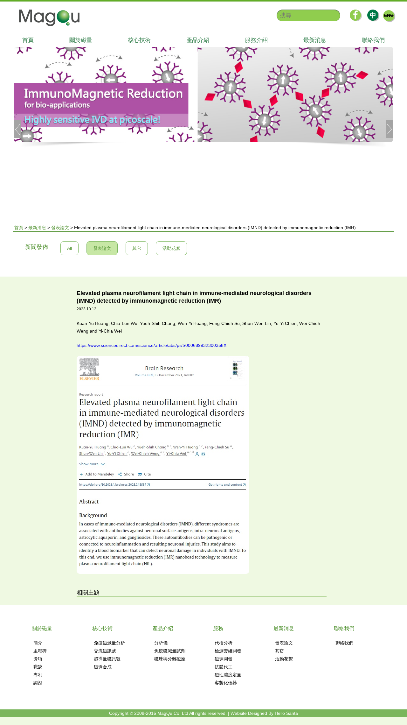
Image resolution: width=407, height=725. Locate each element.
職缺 (37, 666)
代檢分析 (223, 642)
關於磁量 (80, 40)
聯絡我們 (373, 40)
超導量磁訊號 (107, 658)
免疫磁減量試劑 (169, 650)
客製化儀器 (226, 682)
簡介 (37, 642)
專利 (37, 674)
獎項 (37, 658)
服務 (218, 628)
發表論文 (60, 227)
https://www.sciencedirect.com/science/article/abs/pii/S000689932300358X (151, 345)
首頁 (28, 40)
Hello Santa (286, 713)
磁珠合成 (103, 666)
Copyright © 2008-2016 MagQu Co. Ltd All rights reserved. (168, 713)
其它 (136, 248)
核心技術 (139, 40)
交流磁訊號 (105, 650)
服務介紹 (256, 40)
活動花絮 (171, 248)
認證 (37, 682)
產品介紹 (197, 40)
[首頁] (46, 18)
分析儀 (161, 642)
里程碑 (40, 650)
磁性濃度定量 (228, 674)
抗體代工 (223, 666)
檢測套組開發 (228, 650)
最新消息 (314, 40)
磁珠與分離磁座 (169, 658)
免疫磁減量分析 (109, 642)
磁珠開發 (223, 658)
